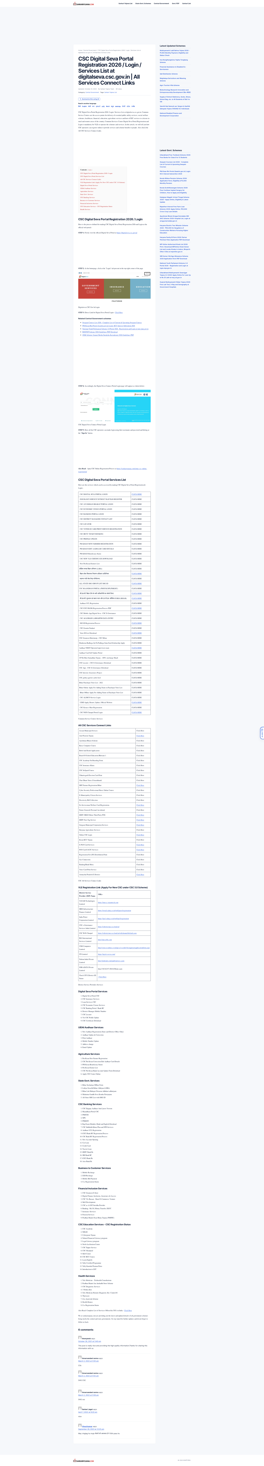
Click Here (119, 312)
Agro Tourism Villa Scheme (170, 85)
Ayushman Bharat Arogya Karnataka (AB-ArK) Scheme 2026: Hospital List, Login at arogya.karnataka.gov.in (175, 218)
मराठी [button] (89, 106)
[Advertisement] (132, 23)
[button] (89, 99)
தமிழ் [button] (103, 106)
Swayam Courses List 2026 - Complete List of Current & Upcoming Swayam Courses (112, 322)
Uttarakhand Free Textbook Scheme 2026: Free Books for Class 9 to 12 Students (175, 156)
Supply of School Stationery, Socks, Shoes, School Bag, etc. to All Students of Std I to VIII (175, 99)
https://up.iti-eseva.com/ (106, 954)
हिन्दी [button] (79, 106)
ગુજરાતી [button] (98, 106)
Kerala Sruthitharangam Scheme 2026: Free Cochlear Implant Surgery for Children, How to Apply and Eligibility (174, 190)
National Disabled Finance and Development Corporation (171, 114)
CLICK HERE (137, 494)
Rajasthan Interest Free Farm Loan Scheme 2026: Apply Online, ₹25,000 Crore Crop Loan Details (173, 209)
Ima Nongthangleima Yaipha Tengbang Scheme (174, 61)
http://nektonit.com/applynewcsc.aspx (111, 961)
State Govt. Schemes (143, 3)
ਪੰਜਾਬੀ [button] (123, 106)
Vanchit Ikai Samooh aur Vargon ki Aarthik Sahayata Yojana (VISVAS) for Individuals (175, 107)
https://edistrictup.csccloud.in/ (108, 926)
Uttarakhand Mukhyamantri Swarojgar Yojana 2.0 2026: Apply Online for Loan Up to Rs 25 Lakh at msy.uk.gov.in (175, 275)
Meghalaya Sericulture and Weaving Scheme (173, 79)
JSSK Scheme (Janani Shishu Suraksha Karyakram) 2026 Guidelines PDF (108, 335)
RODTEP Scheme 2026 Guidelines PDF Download (100, 332)
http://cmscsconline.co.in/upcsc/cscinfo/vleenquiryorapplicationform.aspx (124, 947)
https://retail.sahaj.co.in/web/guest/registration (114, 910)
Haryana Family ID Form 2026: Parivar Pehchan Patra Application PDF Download (175, 238)
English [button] (84, 106)
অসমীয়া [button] (133, 106)
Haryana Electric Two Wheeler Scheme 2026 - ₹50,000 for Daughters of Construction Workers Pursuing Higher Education (174, 229)
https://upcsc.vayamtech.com (108, 902)
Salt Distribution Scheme (169, 74)
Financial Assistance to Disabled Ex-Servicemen (173, 68)
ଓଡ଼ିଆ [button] (128, 106)
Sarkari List (186, 3)
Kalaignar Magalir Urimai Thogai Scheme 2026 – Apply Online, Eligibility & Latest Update (174, 199)
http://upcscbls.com (105, 939)
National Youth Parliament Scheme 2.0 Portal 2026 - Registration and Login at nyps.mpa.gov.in (115, 329)
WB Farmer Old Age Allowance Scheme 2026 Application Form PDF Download (174, 257)
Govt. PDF (175, 3)
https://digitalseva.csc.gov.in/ (127, 232)
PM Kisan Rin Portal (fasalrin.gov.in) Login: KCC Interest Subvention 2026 (108, 326)
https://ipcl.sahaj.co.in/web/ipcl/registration (113, 918)
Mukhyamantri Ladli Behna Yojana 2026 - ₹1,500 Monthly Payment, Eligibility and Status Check (175, 53)
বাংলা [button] (93, 106)
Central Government (161, 3)
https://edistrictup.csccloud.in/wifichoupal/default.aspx (117, 933)
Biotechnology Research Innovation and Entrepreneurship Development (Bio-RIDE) (175, 91)
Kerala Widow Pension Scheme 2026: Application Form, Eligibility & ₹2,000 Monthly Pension (173, 180)
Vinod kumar (87, 1426)
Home (80, 50)
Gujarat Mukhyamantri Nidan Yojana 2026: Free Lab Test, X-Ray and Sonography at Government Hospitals (175, 284)
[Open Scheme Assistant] (262, 733)
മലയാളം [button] (118, 106)
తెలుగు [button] (108, 106)
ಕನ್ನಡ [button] (112, 106)
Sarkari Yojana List (125, 3)
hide (90, 170)
